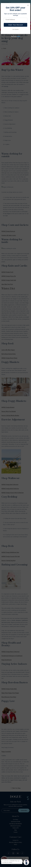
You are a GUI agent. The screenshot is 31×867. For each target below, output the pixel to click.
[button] (26, 862)
